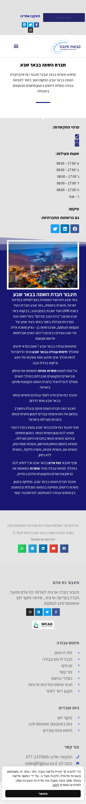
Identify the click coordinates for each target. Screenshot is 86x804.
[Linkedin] (24, 24)
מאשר (43, 793)
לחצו (56, 785)
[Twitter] (30, 24)
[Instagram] (30, 29)
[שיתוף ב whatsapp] (22, 548)
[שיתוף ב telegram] (32, 548)
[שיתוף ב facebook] (64, 548)
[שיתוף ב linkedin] (43, 548)
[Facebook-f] (36, 24)
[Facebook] (74, 228)
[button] (16, 46)
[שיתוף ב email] (54, 548)
